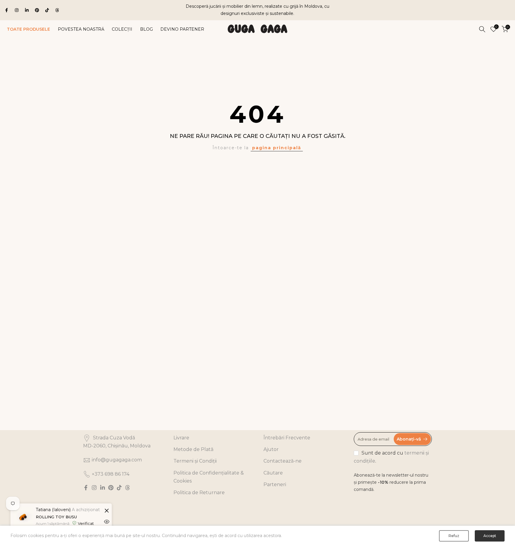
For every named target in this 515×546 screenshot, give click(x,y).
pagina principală (276, 147)
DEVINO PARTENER (182, 29)
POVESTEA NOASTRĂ (81, 29)
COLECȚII (122, 29)
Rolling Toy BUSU (56, 516)
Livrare (181, 438)
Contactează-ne (282, 461)
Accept (489, 535)
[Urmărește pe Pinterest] (37, 10)
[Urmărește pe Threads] (57, 10)
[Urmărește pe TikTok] (47, 10)
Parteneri (274, 484)
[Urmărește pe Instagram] (17, 10)
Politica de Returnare (199, 492)
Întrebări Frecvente (286, 438)
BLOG (146, 29)
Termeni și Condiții (195, 461)
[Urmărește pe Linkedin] (27, 10)
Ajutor (271, 449)
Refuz (454, 535)
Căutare (273, 473)
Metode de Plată (193, 449)
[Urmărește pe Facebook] (6, 10)
